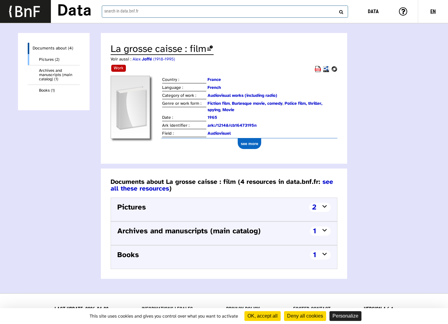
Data (74, 11)
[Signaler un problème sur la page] (210, 49)
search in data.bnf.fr (121, 11)
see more (249, 143)
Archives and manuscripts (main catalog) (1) (55, 74)
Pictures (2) (49, 59)
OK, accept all (262, 316)
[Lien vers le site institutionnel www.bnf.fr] (25, 11)
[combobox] (225, 11)
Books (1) (47, 90)
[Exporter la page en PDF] (318, 71)
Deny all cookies (305, 316)
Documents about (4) (53, 48)
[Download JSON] (334, 71)
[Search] (340, 11)
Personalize (345, 316)
